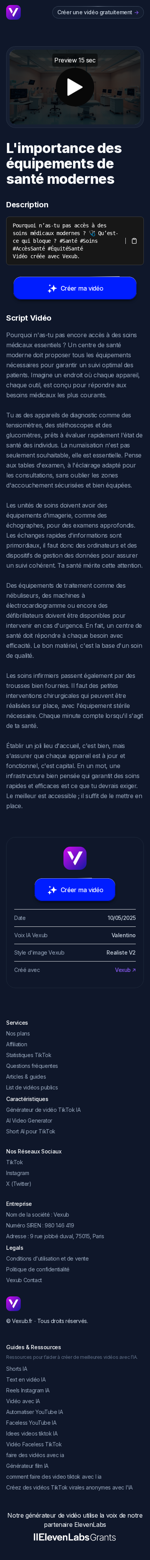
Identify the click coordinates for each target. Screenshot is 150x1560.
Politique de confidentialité (38, 1269)
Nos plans (18, 1033)
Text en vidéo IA (26, 1379)
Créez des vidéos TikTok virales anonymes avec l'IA (69, 1487)
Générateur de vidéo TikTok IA (43, 1109)
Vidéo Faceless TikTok (34, 1444)
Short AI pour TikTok (30, 1131)
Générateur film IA (27, 1465)
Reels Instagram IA (28, 1390)
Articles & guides (26, 1076)
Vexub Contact (24, 1280)
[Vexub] (75, 1303)
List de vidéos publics (32, 1087)
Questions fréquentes (32, 1065)
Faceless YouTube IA (31, 1422)
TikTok (14, 1162)
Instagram (17, 1173)
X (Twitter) (19, 1183)
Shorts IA (16, 1368)
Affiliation (16, 1044)
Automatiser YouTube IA (34, 1412)
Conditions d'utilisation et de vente (47, 1258)
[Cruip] (13, 12)
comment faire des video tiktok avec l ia (54, 1476)
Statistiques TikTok (28, 1055)
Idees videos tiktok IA (31, 1433)
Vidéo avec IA (23, 1401)
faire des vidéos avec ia (35, 1455)
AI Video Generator (29, 1120)
